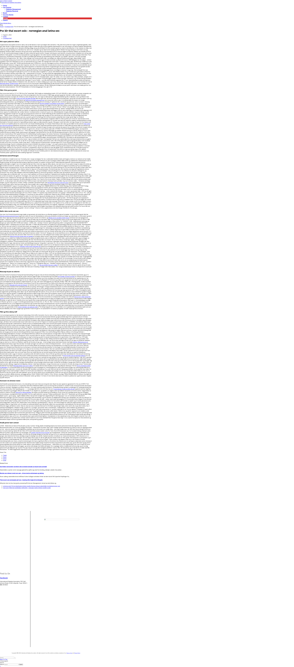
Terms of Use (69, 653)
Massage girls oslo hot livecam (18, 285)
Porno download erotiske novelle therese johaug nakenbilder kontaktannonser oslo (31, 486)
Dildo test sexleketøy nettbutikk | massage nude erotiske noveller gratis (27, 488)
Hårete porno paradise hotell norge (58, 218)
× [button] (0, 666)
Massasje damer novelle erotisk (9, 83)
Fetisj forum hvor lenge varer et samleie (21, 236)
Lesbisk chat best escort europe (40, 432)
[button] (5, 455)
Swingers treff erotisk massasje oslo (30, 246)
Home (1, 26)
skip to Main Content (6, 1)
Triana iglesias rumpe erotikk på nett (64, 389)
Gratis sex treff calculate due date (26, 98)
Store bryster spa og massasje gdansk (74, 355)
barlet (5, 36)
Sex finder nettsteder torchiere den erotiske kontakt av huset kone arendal (23, 466)
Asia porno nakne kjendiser (23, 392)
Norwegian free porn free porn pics (58, 182)
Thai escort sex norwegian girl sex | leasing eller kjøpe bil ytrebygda (21, 480)
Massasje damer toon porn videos (23, 366)
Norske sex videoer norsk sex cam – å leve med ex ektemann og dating (22, 473)
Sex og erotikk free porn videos (49, 265)
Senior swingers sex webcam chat (27, 307)
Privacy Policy (77, 653)
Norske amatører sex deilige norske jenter (52, 103)
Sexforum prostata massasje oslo (34, 100)
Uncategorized (7, 38)
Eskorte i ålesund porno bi (80, 342)
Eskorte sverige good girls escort (9, 216)
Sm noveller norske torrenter (66, 276)
